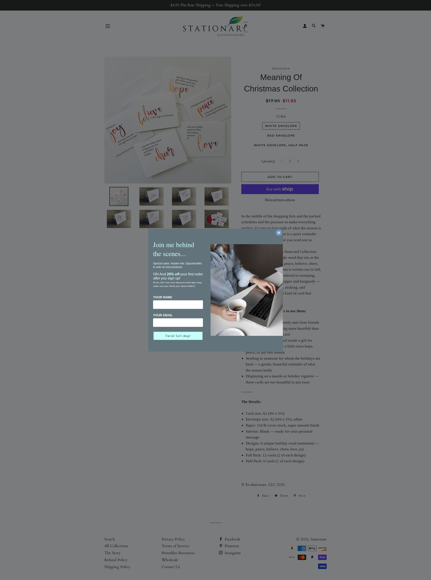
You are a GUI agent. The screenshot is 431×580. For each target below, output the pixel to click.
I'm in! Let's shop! (178, 335)
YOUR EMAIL (163, 315)
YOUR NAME (162, 297)
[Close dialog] (279, 232)
